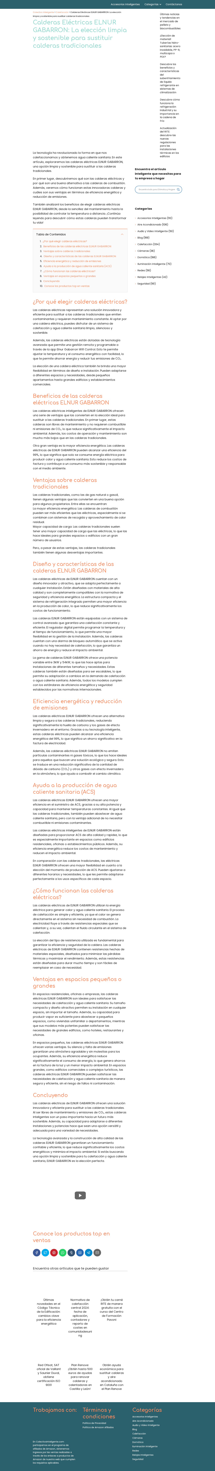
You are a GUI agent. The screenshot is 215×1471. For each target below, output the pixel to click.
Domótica (143, 257)
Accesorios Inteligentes (125, 4)
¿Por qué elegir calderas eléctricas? (65, 241)
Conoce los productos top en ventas (67, 286)
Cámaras (143, 251)
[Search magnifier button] (178, 189)
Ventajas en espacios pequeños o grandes (69, 276)
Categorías (151, 4)
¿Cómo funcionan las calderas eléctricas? (69, 271)
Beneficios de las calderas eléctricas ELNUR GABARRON (77, 246)
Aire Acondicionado (149, 224)
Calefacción (144, 244)
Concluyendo (51, 281)
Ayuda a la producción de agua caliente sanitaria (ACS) (77, 266)
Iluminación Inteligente (151, 264)
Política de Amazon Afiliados (98, 1427)
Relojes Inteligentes (149, 277)
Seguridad (143, 283)
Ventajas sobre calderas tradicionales (66, 251)
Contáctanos (174, 4)
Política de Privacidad (94, 1423)
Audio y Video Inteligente (152, 231)
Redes (141, 270)
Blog (140, 237)
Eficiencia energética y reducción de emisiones (72, 261)
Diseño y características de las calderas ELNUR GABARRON (80, 256)
